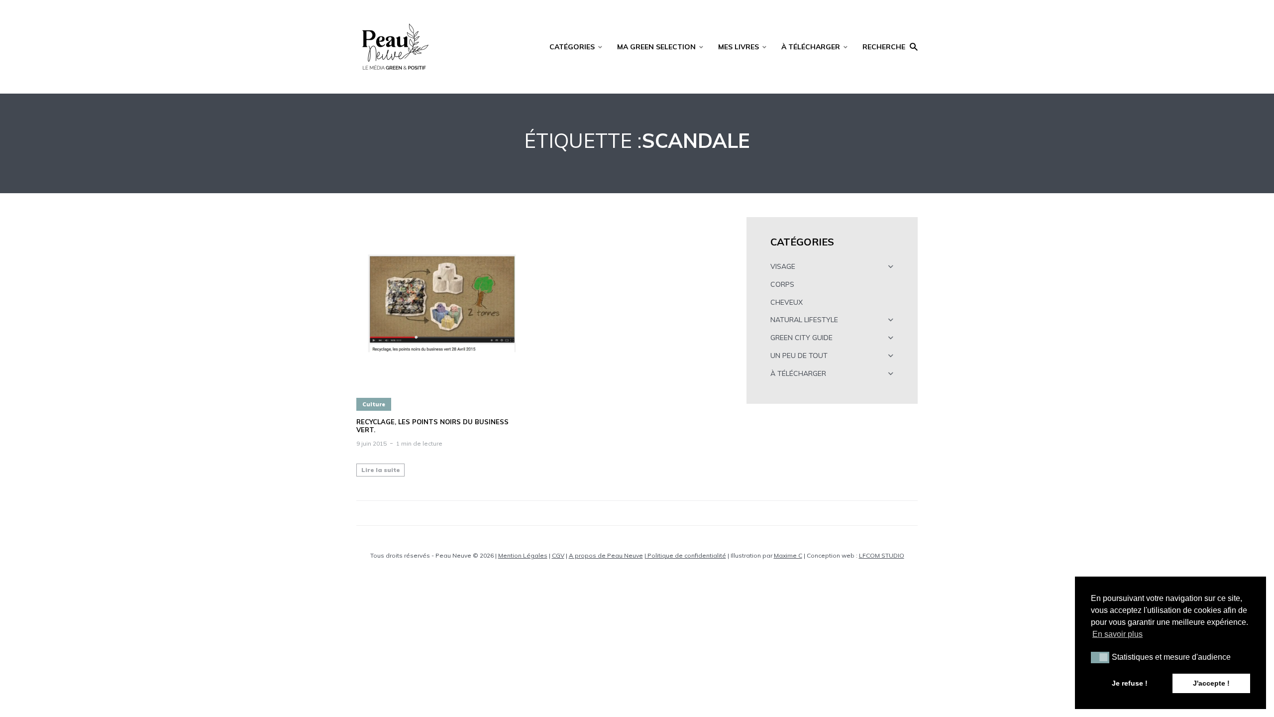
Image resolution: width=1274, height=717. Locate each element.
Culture (373, 404)
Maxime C (788, 555)
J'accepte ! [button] (1211, 683)
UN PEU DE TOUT (799, 355)
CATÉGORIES (572, 46)
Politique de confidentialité (686, 555)
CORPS (782, 284)
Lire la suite (380, 470)
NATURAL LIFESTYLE (804, 319)
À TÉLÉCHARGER (810, 46)
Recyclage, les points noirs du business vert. (432, 426)
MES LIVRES (738, 46)
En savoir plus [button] (1117, 634)
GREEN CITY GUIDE (801, 337)
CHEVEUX (786, 302)
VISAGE (782, 266)
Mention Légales (522, 555)
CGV (558, 555)
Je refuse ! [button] (1130, 683)
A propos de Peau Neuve (606, 555)
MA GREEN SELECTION (656, 46)
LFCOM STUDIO (881, 555)
